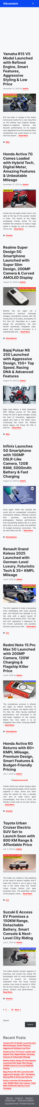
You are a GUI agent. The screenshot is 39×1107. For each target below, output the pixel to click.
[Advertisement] (19, 28)
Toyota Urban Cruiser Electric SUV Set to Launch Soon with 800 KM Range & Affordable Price (19, 834)
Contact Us (19, 1098)
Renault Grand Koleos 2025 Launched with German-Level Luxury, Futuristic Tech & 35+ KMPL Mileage (19, 562)
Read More (23, 136)
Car (7, 633)
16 (12, 1010)
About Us (9, 1098)
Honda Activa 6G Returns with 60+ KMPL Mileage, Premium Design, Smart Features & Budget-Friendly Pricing (18, 756)
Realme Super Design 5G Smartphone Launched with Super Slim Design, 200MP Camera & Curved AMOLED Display (18, 262)
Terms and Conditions (26, 1100)
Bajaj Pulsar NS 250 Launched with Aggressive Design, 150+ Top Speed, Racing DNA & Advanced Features (18, 363)
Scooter (9, 235)
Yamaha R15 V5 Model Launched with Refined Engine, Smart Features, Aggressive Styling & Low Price (18, 69)
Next (18, 1010)
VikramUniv (10, 3)
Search (6, 1020)
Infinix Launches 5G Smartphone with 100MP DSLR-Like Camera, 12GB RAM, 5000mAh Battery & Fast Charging (18, 461)
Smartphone (11, 338)
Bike (8, 142)
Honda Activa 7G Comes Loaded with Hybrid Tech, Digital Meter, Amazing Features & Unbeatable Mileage (19, 167)
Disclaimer (29, 1098)
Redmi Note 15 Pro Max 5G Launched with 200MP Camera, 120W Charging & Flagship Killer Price (19, 658)
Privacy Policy (10, 1100)
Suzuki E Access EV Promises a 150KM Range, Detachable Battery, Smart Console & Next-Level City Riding (18, 925)
